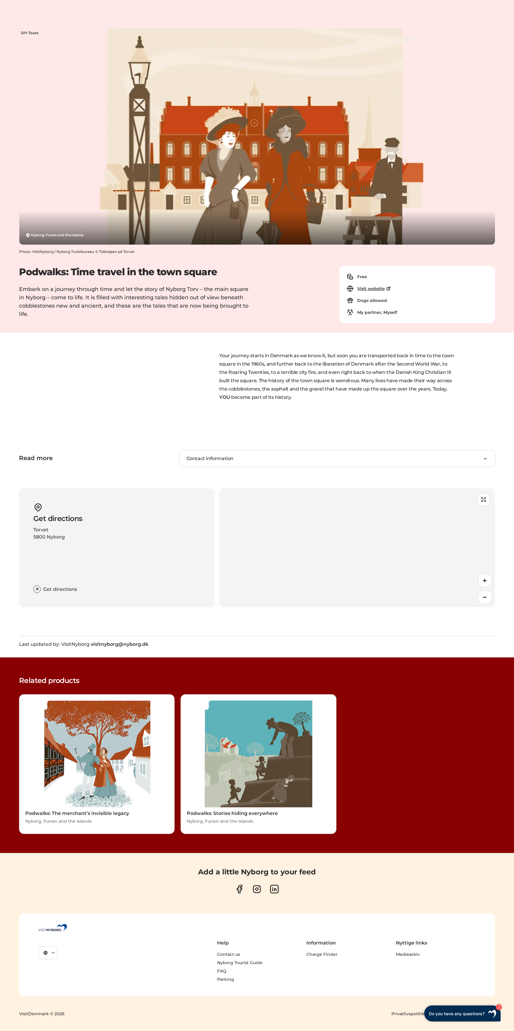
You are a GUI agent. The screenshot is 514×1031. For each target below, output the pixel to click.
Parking (225, 979)
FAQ (221, 971)
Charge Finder (322, 954)
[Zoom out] (485, 597)
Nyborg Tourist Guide (240, 962)
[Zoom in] (485, 580)
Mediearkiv (408, 954)
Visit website (371, 288)
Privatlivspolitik (407, 1013)
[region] (357, 547)
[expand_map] (483, 499)
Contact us (228, 954)
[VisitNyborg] (52, 927)
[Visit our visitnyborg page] (239, 889)
